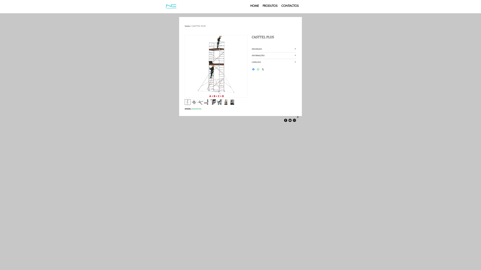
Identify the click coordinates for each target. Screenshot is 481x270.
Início (187, 26)
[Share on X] (262, 69)
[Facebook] (285, 120)
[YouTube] (290, 120)
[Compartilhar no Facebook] (253, 69)
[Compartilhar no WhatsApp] (258, 69)
